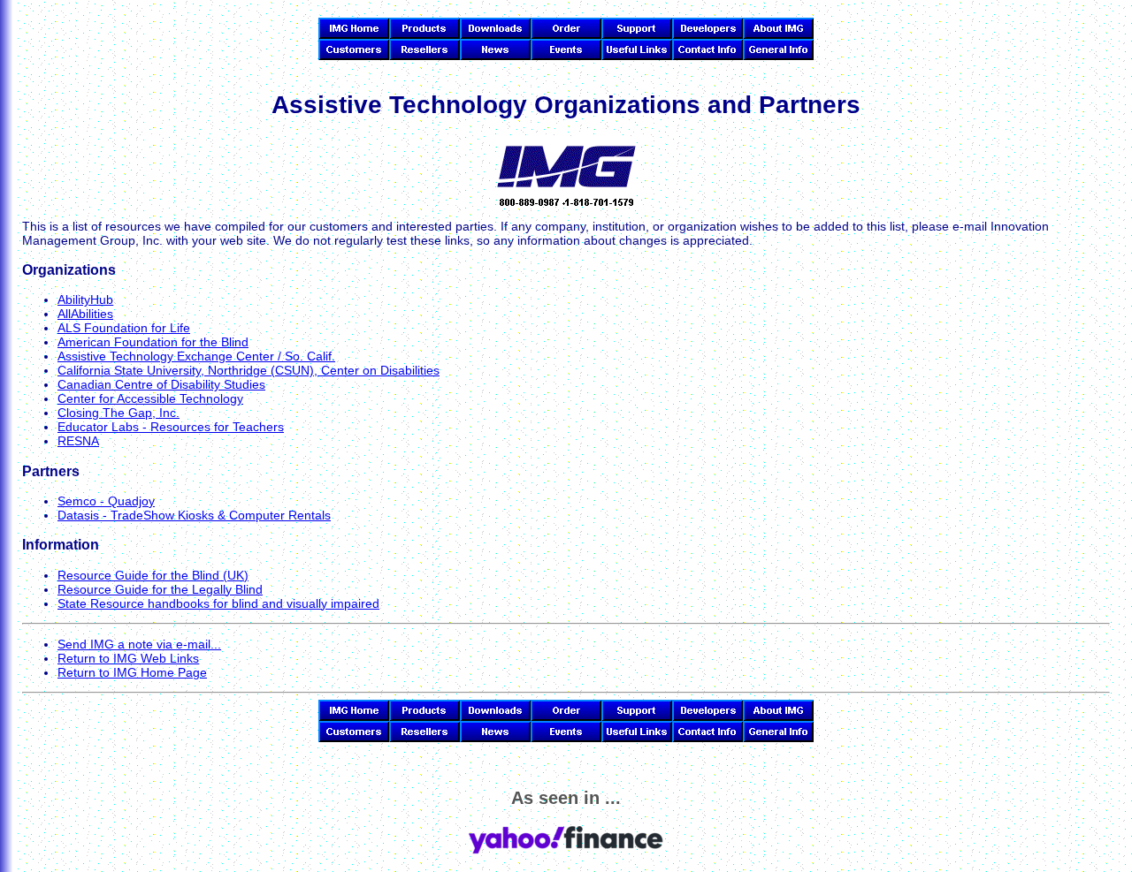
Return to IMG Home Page (132, 672)
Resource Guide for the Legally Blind (160, 589)
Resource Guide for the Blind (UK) (153, 575)
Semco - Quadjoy (106, 501)
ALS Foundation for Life (123, 328)
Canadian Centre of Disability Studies (161, 384)
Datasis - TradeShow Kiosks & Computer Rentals (194, 515)
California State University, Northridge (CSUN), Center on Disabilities (248, 370)
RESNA (78, 441)
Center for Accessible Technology (150, 398)
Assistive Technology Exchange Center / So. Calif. (196, 356)
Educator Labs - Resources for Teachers (170, 427)
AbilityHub (85, 299)
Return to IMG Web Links (128, 658)
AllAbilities (85, 314)
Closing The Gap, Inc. (118, 413)
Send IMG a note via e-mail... (139, 644)
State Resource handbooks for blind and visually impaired (218, 603)
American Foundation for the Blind (153, 342)
